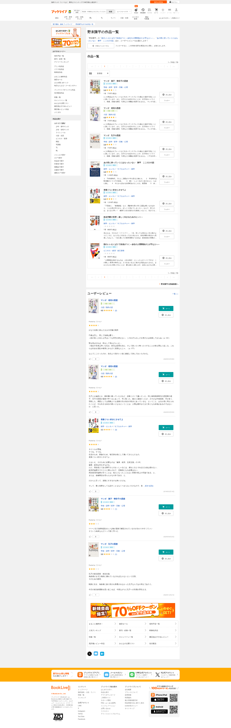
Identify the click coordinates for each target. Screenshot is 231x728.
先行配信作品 (59, 93)
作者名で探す (59, 164)
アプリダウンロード (108, 695)
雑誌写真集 (146, 18)
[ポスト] (89, 654)
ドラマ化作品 (59, 69)
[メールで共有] (95, 655)
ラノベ (113, 18)
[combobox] (94, 11)
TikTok (80, 713)
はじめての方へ (164, 18)
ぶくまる (57, 112)
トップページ (83, 689)
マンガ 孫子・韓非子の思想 (116, 80)
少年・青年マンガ (68, 18)
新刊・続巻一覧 (60, 59)
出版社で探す (59, 170)
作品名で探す (59, 161)
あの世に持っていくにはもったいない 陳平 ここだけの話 (129, 162)
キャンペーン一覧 (60, 100)
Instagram (81, 711)
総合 (57, 18)
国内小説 (112, 114)
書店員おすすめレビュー (63, 106)
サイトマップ (129, 708)
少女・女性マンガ (79, 18)
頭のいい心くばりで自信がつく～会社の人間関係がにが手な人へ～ (127, 38)
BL (91, 17)
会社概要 (128, 689)
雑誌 (57, 141)
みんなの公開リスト (61, 103)
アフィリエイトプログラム (110, 713)
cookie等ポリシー (131, 705)
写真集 (58, 144)
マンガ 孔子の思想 (112, 135)
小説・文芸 (124, 18)
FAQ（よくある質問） (109, 703)
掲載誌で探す (59, 167)
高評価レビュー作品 (61, 109)
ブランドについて (131, 692)
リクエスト (105, 711)
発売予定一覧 (59, 56)
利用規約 (128, 697)
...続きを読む (148, 486)
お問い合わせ (106, 708)
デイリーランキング (61, 62)
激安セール (58, 79)
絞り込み (77, 11)
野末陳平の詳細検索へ (169, 284)
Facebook (81, 719)
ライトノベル (61, 132)
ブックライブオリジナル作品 (64, 90)
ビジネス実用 (135, 18)
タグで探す (58, 158)
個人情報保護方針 (131, 700)
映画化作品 (58, 72)
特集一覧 (57, 97)
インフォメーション (108, 705)
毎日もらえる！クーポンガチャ (65, 85)
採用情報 (128, 695)
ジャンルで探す (60, 155)
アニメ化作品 (59, 66)
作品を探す (105, 692)
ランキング (82, 697)
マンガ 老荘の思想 (112, 108)
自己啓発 (120, 250)
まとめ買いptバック (61, 82)
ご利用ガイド (175, 18)
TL (102, 18)
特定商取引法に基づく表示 (134, 703)
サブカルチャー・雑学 (126, 168)
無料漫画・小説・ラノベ (87, 692)
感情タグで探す (60, 172)
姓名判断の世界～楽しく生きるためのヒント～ (123, 217)
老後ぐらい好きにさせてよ (115, 189)
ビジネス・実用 (61, 138)
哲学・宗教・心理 (121, 87)
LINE (80, 705)
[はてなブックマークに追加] (102, 655)
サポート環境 (106, 700)
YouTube (81, 716)
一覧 (175, 293)
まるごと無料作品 (60, 76)
